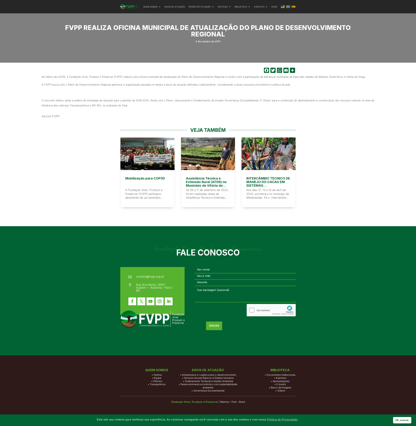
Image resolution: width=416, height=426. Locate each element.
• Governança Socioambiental (208, 390)
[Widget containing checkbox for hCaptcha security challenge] (271, 310)
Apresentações (281, 381)
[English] (283, 6)
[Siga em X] (141, 301)
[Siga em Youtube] (150, 301)
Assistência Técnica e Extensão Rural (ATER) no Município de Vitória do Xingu (208, 172)
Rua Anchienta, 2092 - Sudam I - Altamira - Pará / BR (154, 287)
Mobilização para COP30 (147, 172)
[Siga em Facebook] (132, 301)
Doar (274, 6)
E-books (281, 384)
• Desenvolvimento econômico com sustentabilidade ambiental (208, 386)
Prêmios (157, 381)
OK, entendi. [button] (402, 420)
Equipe (157, 377)
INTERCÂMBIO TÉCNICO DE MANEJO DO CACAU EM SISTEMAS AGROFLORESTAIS (268, 172)
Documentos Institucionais (281, 374)
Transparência (157, 384)
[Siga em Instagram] (159, 301)
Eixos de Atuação (174, 6)
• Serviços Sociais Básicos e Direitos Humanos (208, 377)
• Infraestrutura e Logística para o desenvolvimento (208, 374)
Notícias (223, 6)
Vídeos (281, 390)
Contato (259, 6)
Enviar (214, 325)
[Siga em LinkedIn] (169, 301)
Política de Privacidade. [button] (282, 419)
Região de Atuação (200, 6)
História (158, 374)
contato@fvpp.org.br (150, 276)
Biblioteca (241, 6)
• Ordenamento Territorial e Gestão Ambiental (208, 381)
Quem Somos (150, 6)
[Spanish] (294, 6)
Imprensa (281, 377)
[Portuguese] (288, 6)
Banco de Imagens (281, 387)
